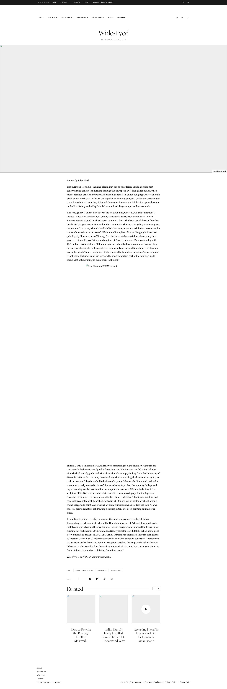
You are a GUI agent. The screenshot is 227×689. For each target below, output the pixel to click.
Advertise (76, 2)
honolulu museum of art (85, 570)
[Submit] (104, 579)
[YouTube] (182, 17)
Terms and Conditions (153, 682)
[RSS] (183, 2)
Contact (86, 2)
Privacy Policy (171, 682)
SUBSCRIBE (121, 17)
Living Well (81, 17)
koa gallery (102, 570)
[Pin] (90, 579)
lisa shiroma (116, 570)
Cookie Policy (185, 682)
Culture (51, 17)
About (54, 2)
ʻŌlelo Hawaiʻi (98, 17)
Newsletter (64, 2)
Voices (110, 17)
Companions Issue (101, 556)
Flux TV (42, 17)
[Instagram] (177, 17)
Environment (67, 17)
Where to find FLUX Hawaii (103, 2)
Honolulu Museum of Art (122, 523)
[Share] (78, 579)
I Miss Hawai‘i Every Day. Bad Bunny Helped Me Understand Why (113, 634)
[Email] (112, 579)
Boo (117, 240)
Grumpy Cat (103, 236)
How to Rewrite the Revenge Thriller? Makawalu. (81, 634)
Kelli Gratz (106, 40)
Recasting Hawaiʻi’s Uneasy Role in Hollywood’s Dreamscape (146, 634)
